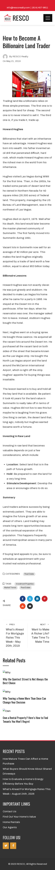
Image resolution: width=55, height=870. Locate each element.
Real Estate (29, 574)
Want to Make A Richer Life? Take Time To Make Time (40, 633)
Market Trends (10, 588)
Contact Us (9, 811)
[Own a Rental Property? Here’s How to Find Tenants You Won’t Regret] (7, 711)
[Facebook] (13, 845)
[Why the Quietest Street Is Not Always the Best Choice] (7, 672)
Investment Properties (25, 584)
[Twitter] (6, 845)
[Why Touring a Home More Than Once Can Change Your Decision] (7, 691)
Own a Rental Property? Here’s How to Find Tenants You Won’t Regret (25, 719)
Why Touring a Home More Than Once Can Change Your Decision (24, 700)
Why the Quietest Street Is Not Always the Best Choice (25, 681)
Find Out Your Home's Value (19, 816)
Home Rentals (11, 822)
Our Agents (10, 827)
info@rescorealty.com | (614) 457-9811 (27, 7)
